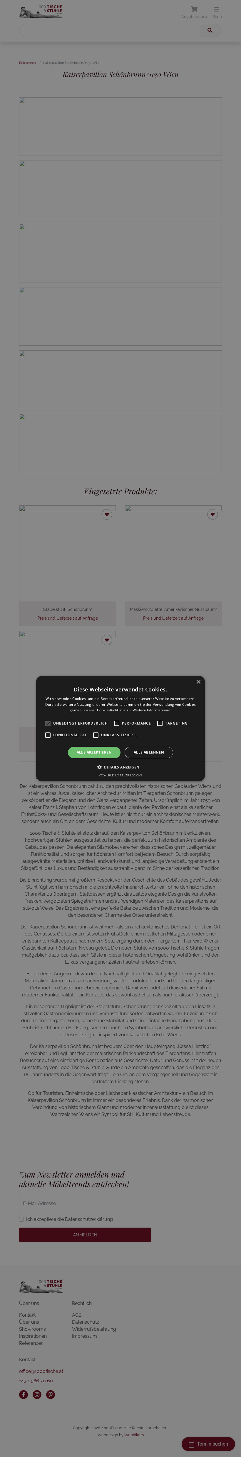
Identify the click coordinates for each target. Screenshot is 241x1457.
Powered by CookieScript (121, 775)
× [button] (198, 682)
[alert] (120, 728)
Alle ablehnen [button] (149, 752)
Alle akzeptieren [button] (94, 752)
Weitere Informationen (152, 710)
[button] (121, 767)
